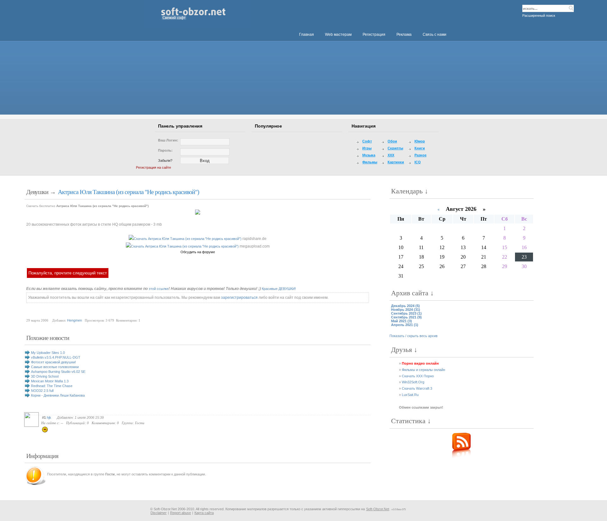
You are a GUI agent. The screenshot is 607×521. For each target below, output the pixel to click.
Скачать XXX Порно (418, 376)
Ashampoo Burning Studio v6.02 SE (58, 371)
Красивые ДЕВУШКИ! (279, 289)
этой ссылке (159, 289)
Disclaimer (158, 513)
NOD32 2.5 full (42, 390)
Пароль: (165, 150)
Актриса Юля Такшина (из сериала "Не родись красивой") (128, 191)
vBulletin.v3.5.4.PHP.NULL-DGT (55, 357)
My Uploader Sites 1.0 (48, 353)
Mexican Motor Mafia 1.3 (50, 381)
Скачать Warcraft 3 (417, 388)
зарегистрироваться (239, 297)
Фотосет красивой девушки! (53, 362)
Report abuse (180, 513)
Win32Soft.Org (413, 382)
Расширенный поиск (538, 15)
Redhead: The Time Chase (51, 386)
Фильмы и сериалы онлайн (423, 370)
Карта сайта (204, 513)
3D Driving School (44, 376)
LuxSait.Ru (410, 395)
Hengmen (74, 320)
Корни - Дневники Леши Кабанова (58, 395)
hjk (49, 417)
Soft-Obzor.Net (377, 509)
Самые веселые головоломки (55, 367)
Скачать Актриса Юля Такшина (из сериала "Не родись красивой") (188, 239)
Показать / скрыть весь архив (413, 336)
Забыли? (165, 160)
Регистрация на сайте (153, 167)
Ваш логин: (168, 140)
